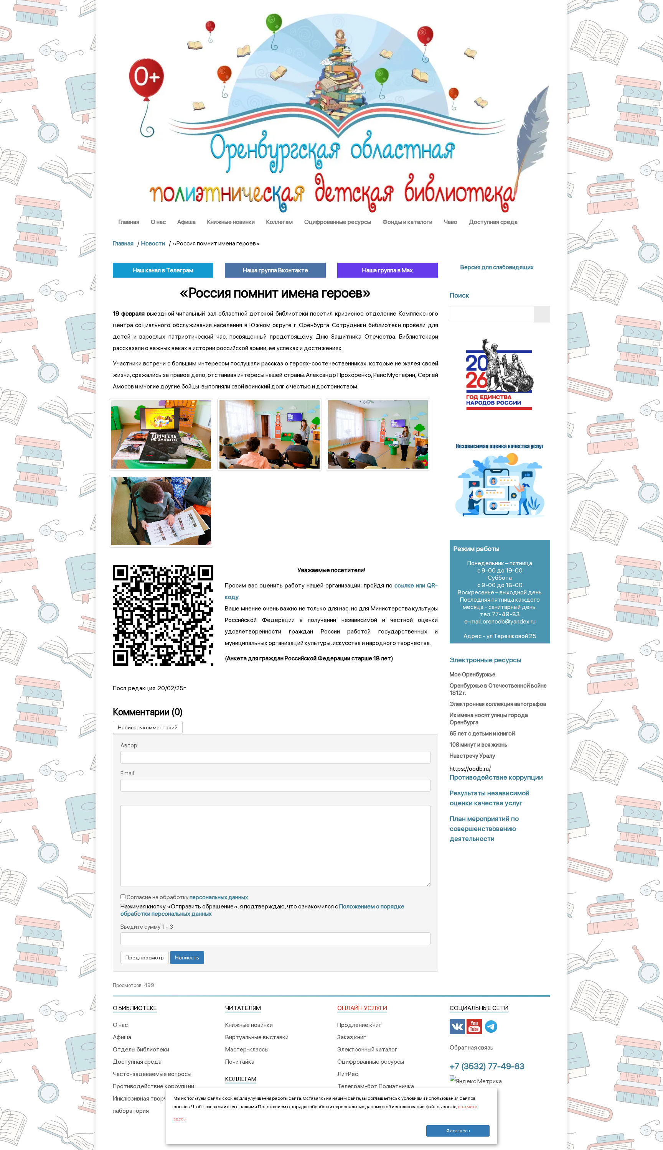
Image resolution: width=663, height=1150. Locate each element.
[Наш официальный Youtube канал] (474, 1026)
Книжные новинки (231, 221)
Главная (129, 221)
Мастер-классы (247, 1049)
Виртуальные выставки (257, 1037)
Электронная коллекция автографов (498, 704)
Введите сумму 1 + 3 (146, 926)
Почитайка (239, 1061)
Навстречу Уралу (472, 755)
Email (127, 773)
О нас (158, 221)
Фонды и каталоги (407, 221)
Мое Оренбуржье (472, 674)
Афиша (186, 221)
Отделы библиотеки (141, 1049)
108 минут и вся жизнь (478, 744)
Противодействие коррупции (153, 1086)
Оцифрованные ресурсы (337, 221)
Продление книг (359, 1024)
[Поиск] (542, 314)
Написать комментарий (148, 727)
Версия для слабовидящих (496, 267)
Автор (128, 745)
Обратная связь (471, 1047)
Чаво (450, 221)
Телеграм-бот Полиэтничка (375, 1086)
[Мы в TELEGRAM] (491, 1026)
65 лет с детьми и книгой (482, 733)
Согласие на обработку (186, 897)
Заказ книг (351, 1037)
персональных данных (219, 897)
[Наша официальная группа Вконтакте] (457, 1026)
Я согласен (458, 1131)
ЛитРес (347, 1074)
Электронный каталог (367, 1049)
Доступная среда (493, 221)
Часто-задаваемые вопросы (152, 1074)
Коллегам (279, 221)
